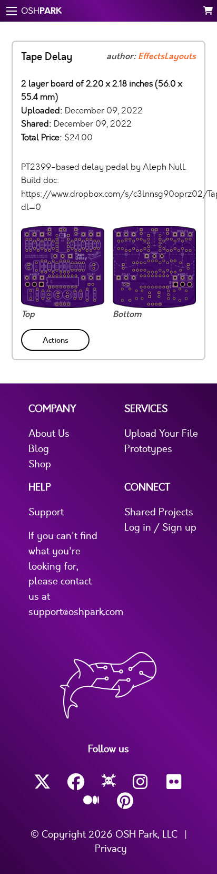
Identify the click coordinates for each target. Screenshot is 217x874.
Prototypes (148, 449)
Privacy (111, 848)
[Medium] (91, 801)
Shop (39, 464)
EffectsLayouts (167, 56)
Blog (38, 449)
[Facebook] (75, 782)
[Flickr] (174, 782)
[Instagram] (141, 782)
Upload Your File (161, 433)
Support (46, 512)
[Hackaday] (108, 782)
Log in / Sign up (160, 527)
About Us (49, 433)
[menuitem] (56, 338)
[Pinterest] (125, 801)
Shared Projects (158, 512)
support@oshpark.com (75, 612)
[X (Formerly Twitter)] (42, 782)
